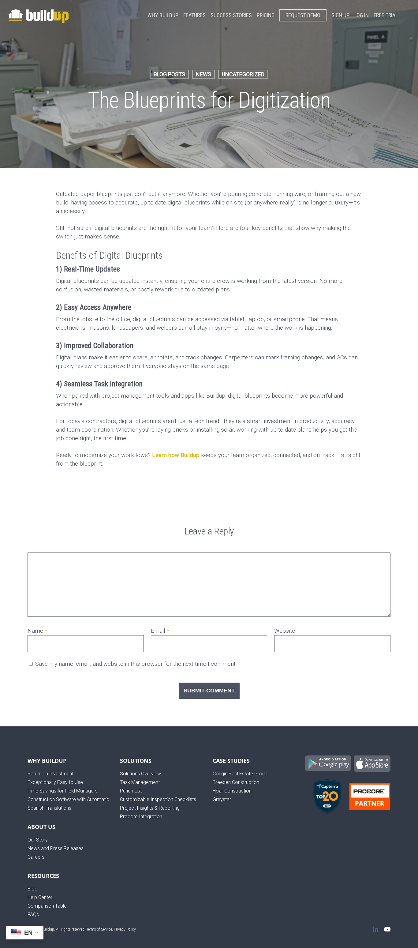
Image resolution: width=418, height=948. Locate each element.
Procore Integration (141, 816)
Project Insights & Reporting (150, 808)
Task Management (140, 782)
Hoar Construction (232, 791)
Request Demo (303, 15)
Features (194, 15)
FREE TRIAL (386, 15)
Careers (36, 857)
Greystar (222, 799)
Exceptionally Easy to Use (55, 782)
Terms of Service (99, 929)
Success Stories (231, 15)
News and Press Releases (56, 848)
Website (284, 630)
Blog (32, 889)
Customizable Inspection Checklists (158, 799)
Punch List (131, 791)
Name (37, 630)
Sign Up (340, 15)
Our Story (38, 840)
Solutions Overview (140, 774)
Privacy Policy (125, 929)
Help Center (40, 897)
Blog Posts (169, 74)
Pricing (265, 15)
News (203, 74)
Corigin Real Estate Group (240, 774)
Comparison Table (47, 906)
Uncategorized (243, 74)
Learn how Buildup (176, 455)
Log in (361, 15)
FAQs (33, 914)
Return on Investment (50, 774)
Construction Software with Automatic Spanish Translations (68, 803)
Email (160, 630)
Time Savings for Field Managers (63, 791)
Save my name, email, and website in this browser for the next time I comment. (136, 663)
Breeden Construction (236, 782)
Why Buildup (162, 15)
